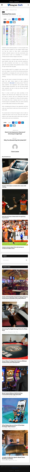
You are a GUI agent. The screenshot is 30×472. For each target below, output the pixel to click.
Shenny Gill (5, 332)
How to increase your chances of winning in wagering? (15, 133)
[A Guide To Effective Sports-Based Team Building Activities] (15, 443)
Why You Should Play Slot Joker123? (15, 140)
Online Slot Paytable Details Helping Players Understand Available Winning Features (15, 297)
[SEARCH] (26, 260)
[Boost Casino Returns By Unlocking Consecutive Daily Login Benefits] (15, 378)
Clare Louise (5, 15)
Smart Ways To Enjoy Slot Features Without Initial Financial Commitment (14, 361)
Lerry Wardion (5, 428)
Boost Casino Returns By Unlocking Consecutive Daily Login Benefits (12, 394)
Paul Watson (5, 460)
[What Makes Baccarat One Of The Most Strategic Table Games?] (15, 411)
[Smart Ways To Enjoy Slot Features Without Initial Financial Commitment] (15, 346)
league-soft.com (15, 467)
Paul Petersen (6, 299)
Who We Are (16, 1)
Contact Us (11, 1)
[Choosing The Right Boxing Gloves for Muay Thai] (15, 314)
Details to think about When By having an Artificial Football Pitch (13, 248)
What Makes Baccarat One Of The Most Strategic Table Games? (13, 426)
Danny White (5, 364)
